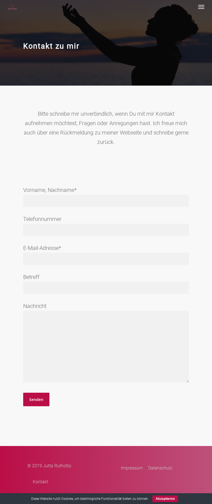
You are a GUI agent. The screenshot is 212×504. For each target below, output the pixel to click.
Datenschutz (160, 468)
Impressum (132, 468)
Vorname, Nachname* (49, 190)
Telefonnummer (42, 219)
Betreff (31, 277)
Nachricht (34, 306)
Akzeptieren (165, 499)
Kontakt (40, 481)
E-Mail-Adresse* (42, 248)
